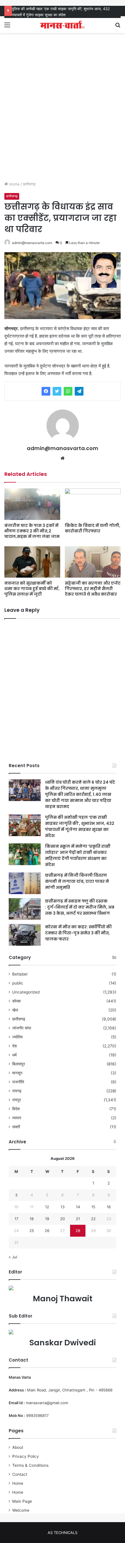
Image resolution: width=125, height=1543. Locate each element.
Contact (19, 1474)
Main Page (22, 1501)
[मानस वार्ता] (62, 24)
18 (32, 1218)
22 (93, 1218)
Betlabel (19, 974)
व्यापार (16, 1118)
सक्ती (16, 1127)
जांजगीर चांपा (21, 1028)
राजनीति (18, 1082)
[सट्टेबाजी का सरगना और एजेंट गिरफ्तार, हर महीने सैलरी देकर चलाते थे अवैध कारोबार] (93, 562)
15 (93, 1206)
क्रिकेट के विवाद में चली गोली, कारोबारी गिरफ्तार (92, 528)
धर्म (14, 1055)
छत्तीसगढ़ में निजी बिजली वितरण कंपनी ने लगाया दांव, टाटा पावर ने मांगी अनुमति (77, 881)
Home (14, 184)
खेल (15, 1010)
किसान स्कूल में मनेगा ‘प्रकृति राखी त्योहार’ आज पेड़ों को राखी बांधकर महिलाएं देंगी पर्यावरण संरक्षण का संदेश (77, 855)
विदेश (16, 1109)
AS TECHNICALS (62, 1532)
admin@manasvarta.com (32, 243)
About (17, 1447)
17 (16, 1218)
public (17, 983)
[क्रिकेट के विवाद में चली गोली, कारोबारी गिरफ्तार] (93, 504)
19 (47, 1218)
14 (78, 1206)
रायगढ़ (17, 1091)
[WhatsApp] (68, 391)
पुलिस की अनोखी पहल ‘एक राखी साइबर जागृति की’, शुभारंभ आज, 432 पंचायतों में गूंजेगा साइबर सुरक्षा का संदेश (79, 826)
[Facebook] (46, 391)
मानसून (17, 1073)
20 (62, 1218)
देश (14, 1046)
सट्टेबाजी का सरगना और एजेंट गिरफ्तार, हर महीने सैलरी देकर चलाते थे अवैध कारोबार (93, 588)
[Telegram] (79, 391)
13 (62, 1206)
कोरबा (16, 1001)
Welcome (20, 1510)
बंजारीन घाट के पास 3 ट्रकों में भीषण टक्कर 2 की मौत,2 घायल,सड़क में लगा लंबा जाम (32, 531)
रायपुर (16, 1100)
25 (31, 1230)
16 (109, 1206)
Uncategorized (26, 992)
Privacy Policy (25, 1456)
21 (78, 1218)
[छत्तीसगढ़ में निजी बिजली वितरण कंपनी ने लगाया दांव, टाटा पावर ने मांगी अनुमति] (25, 883)
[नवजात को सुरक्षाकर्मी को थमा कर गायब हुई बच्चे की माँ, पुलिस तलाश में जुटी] (32, 562)
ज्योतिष (17, 1037)
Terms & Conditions (30, 1465)
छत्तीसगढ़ (29, 184)
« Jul (13, 1257)
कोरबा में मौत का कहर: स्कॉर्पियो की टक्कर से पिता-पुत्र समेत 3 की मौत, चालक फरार (78, 933)
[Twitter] (57, 391)
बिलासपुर (18, 1064)
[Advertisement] (62, 113)
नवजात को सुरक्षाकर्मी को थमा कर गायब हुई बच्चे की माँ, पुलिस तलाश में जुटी (32, 588)
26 (47, 1230)
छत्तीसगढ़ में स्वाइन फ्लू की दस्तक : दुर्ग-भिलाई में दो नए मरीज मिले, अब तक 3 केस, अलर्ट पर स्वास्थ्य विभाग (79, 907)
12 (47, 1206)
